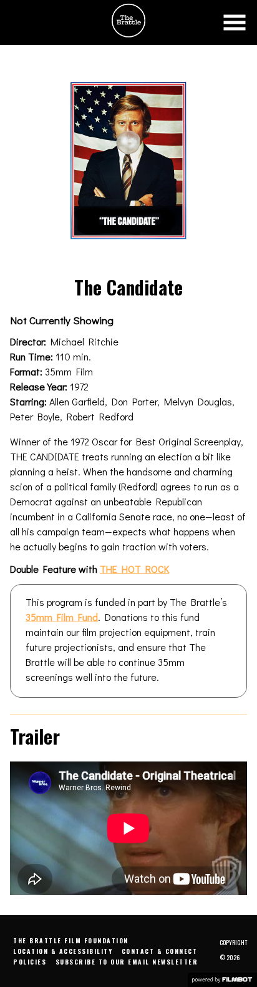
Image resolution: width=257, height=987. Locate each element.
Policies (29, 961)
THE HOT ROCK (134, 568)
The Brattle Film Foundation (70, 940)
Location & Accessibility (62, 951)
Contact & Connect (160, 951)
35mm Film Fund (62, 616)
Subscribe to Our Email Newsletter (127, 961)
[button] (234, 22)
